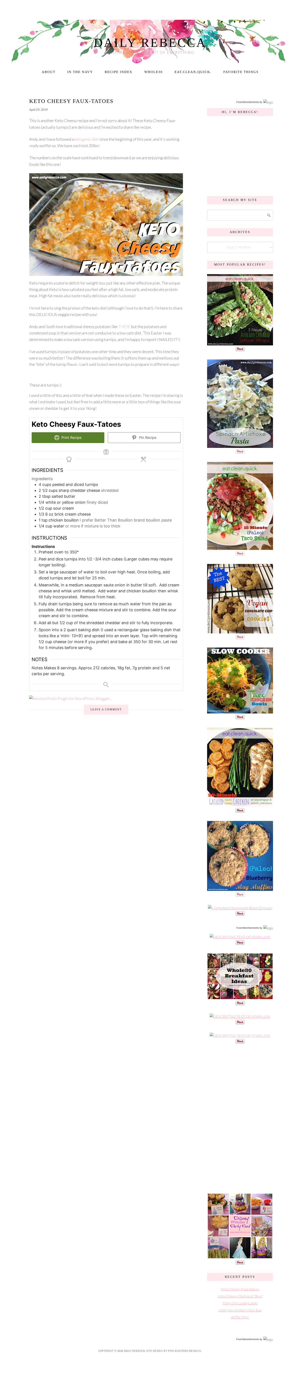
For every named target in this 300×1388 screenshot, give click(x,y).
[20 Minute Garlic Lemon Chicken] (240, 805)
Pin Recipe (147, 437)
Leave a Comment (106, 709)
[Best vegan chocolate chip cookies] (240, 631)
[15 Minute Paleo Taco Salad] (240, 547)
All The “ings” (240, 1317)
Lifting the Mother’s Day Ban (240, 1310)
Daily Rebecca (150, 42)
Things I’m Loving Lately (240, 1303)
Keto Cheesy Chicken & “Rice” (240, 1296)
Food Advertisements (247, 102)
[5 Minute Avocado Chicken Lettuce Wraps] (240, 343)
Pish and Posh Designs (184, 1350)
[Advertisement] (240, 1118)
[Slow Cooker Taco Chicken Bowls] (240, 711)
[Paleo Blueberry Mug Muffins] (240, 888)
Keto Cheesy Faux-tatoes (71, 101)
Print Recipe (70, 437)
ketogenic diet (86, 139)
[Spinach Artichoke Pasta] (240, 445)
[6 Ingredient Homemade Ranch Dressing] (240, 908)
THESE (124, 326)
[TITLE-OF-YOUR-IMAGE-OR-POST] (240, 937)
